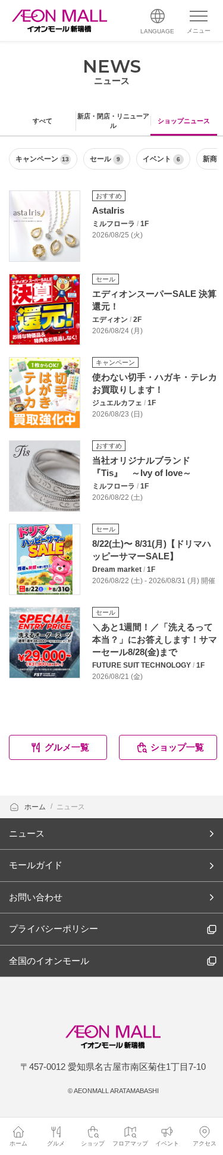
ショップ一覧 (177, 747)
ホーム (36, 807)
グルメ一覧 (67, 747)
